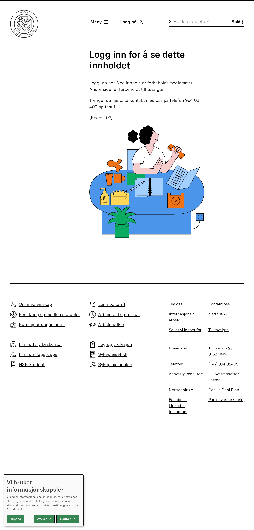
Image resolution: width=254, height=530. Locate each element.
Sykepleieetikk (112, 354)
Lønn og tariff (111, 304)
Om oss (175, 303)
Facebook (178, 399)
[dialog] (43, 500)
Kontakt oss (219, 303)
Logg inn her (101, 82)
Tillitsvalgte (218, 329)
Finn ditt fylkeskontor (40, 344)
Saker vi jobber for (185, 329)
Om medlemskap (35, 304)
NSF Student (32, 364)
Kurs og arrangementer (42, 324)
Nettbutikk (218, 313)
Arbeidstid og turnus (119, 314)
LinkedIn (177, 405)
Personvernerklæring (227, 399)
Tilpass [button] (15, 519)
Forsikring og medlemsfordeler (49, 314)
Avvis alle (44, 519)
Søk (235, 21)
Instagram (178, 411)
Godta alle (67, 519)
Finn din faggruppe (38, 354)
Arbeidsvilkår (111, 324)
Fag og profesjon (115, 344)
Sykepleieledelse (115, 364)
